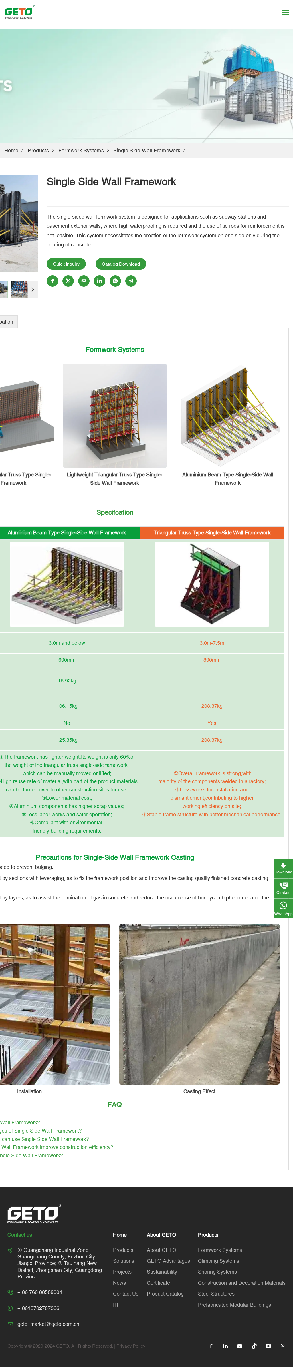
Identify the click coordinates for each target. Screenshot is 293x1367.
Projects (122, 1272)
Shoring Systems (217, 1272)
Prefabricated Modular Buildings (234, 1305)
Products (38, 150)
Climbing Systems (218, 1261)
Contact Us (125, 1294)
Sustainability (162, 1272)
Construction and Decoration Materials (242, 1283)
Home (11, 150)
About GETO (161, 1250)
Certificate (158, 1283)
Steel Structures (216, 1294)
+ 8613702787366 (38, 1308)
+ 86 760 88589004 (39, 1292)
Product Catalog (165, 1294)
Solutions (123, 1261)
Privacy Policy (130, 1345)
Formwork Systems (81, 150)
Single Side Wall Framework (146, 150)
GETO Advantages (168, 1261)
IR (115, 1305)
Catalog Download (121, 263)
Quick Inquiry (66, 263)
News (119, 1283)
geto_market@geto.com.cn (48, 1324)
